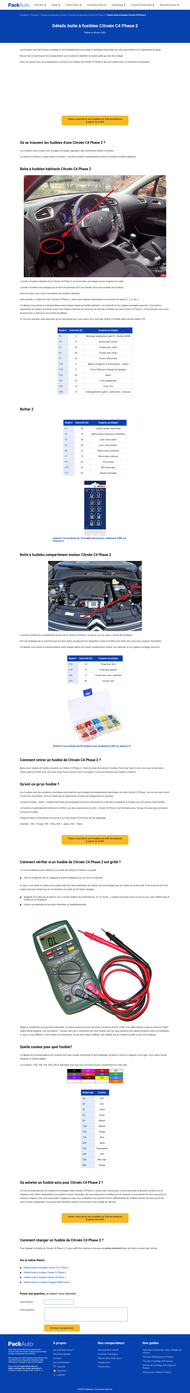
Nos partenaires (61, 1362)
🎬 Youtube (59, 1366)
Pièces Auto (73, 5)
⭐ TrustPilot (60, 1370)
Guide (55, 5)
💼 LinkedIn (59, 1375)
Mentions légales (62, 1354)
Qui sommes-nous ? (63, 1349)
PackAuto (24, 15)
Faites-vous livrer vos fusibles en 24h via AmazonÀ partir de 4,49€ (95, 120)
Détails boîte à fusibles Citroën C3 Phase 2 (45, 1272)
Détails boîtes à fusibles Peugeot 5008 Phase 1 (47, 1282)
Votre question (27, 1309)
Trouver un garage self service (158, 1361)
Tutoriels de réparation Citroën (53, 15)
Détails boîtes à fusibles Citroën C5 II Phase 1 (46, 1267)
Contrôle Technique (141, 5)
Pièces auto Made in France (157, 1372)
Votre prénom (26, 1302)
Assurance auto (168, 5)
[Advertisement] (95, 93)
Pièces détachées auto (109, 1358)
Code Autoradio (95, 5)
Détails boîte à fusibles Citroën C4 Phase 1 (45, 1277)
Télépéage (118, 5)
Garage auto (104, 1362)
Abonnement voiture (108, 1349)
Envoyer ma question (62, 1328)
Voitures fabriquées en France (158, 1356)
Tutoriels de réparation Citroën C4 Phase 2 (86, 15)
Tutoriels (39, 5)
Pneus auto (104, 1366)
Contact (57, 1358)
